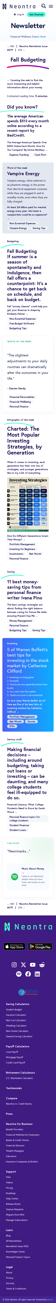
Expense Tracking (19, 154)
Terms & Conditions (16, 1288)
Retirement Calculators (20, 1072)
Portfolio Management (22, 544)
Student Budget (14, 1009)
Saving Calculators (17, 1004)
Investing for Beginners (22, 549)
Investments (16, 553)
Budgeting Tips (18, 328)
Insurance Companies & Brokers (22, 1161)
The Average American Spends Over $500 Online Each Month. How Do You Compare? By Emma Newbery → (27, 146)
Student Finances (19, 825)
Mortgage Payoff (14, 1057)
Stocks (31, 721)
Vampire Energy (18, 228)
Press (9, 1113)
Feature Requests (14, 1209)
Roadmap (11, 1193)
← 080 (10, 46)
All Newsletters (14, 1240)
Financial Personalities (22, 396)
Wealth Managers (15, 1150)
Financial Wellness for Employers (22, 1134)
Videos (9, 1182)
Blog (8, 1235)
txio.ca (50, 1299)
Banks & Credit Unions (17, 1140)
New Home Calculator (17, 1031)
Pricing (9, 1187)
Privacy (9, 1277)
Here (43, 36)
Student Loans (18, 829)
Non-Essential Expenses (23, 223)
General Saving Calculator (19, 1036)
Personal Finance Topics (18, 1257)
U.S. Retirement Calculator (19, 1078)
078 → (21, 50)
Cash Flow (40, 154)
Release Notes (13, 1204)
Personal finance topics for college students (25, 818)
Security (10, 1283)
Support (11, 1171)
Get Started (36, 14)
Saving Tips (39, 228)
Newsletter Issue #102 (17, 1246)
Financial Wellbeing (20, 401)
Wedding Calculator (16, 1025)
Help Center (12, 1198)
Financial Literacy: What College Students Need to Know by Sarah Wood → (26, 808)
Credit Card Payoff (15, 1062)
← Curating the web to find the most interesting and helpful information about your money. (25, 84)
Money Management (21, 620)
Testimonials (14, 1088)
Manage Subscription (16, 1220)
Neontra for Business (19, 1124)
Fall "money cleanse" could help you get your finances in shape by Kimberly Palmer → (27, 310)
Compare (11, 1098)
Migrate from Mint (15, 1214)
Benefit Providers (14, 1129)
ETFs (12, 726)
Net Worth (35, 553)
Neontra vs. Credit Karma (19, 1103)
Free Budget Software (22, 323)
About (9, 1272)
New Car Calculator (16, 1020)
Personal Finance (19, 406)
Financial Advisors (15, 1145)
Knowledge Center (15, 1251)
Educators (11, 1156)
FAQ (8, 1177)
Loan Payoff (12, 1051)
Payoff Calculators (17, 1046)
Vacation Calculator (16, 1015)
